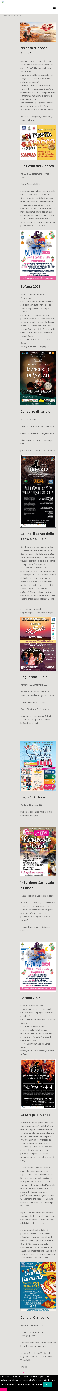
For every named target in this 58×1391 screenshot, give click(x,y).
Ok (47, 1384)
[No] (3, 1389)
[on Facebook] (21, 1373)
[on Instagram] (23, 1373)
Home (4, 16)
